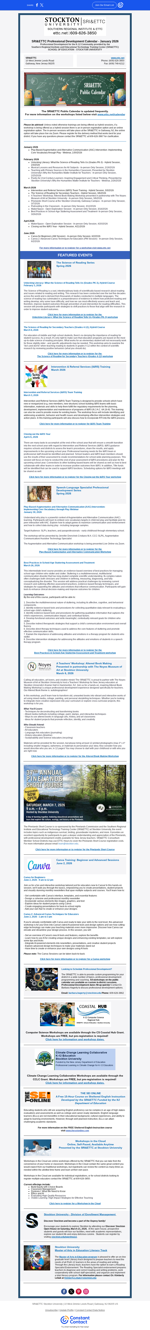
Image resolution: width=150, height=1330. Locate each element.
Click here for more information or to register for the (75, 314)
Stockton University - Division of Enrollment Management (80, 1214)
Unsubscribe (51, 1310)
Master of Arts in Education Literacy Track (81, 1250)
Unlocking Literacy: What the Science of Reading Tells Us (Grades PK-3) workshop (75, 317)
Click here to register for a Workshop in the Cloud (75, 1203)
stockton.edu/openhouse (64, 1237)
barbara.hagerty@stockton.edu (84, 993)
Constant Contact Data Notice (90, 1310)
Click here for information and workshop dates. (75, 1039)
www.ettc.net (117, 58)
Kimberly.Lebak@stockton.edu (80, 1278)
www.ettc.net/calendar (111, 114)
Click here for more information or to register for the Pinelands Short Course (75, 849)
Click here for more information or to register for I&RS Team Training (75, 424)
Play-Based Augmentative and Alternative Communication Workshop (75, 552)
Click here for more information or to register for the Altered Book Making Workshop (75, 756)
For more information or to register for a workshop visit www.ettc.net (75, 248)
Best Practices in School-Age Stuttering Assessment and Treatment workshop (75, 653)
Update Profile (66, 1310)
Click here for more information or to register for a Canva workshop (75, 959)
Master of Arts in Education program (78, 1257)
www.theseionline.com (77, 1130)
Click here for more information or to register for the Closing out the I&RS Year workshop (75, 477)
